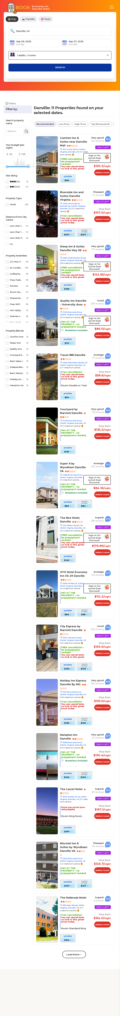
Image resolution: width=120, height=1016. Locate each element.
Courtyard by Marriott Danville (71, 411)
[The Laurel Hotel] (47, 810)
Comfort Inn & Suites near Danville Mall (73, 142)
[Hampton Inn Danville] (47, 756)
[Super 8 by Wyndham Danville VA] (47, 485)
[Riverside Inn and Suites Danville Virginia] (47, 213)
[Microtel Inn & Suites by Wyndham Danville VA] (47, 864)
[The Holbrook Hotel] (47, 919)
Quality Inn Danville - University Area (73, 302)
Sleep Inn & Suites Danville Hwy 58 (72, 248)
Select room (102, 172)
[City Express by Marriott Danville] (47, 647)
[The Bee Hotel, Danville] (47, 539)
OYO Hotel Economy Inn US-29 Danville (73, 574)
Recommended (45, 124)
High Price (80, 124)
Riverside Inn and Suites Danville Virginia (72, 196)
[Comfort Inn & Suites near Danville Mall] (47, 159)
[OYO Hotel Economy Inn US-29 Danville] (47, 593)
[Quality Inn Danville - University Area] (47, 322)
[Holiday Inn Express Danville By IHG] (47, 702)
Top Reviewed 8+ (100, 124)
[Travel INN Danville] (47, 376)
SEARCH (60, 67)
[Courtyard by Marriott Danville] (47, 430)
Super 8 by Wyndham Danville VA (73, 467)
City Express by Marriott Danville (71, 628)
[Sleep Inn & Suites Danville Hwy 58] (47, 267)
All (11, 244)
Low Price (64, 124)
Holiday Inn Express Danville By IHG (73, 682)
